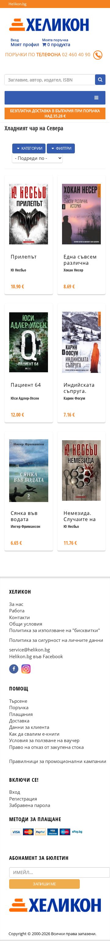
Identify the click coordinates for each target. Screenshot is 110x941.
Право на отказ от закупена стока (46, 747)
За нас (16, 604)
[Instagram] (26, 669)
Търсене (18, 701)
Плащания (21, 714)
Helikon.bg (18, 3)
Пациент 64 (26, 385)
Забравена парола (29, 805)
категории (31, 148)
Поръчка (18, 707)
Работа (16, 610)
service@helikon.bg (29, 649)
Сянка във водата (24, 516)
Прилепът (24, 256)
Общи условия (25, 624)
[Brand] (49, 18)
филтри (63, 148)
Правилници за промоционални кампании (57, 761)
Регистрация (23, 798)
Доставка (19, 721)
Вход (14, 792)
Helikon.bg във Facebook (36, 656)
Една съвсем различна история (80, 263)
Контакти (19, 617)
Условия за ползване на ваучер (44, 740)
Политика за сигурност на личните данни (56, 640)
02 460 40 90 (76, 54)
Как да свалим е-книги (34, 733)
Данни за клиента (29, 727)
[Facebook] (13, 669)
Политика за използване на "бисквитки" (54, 630)
